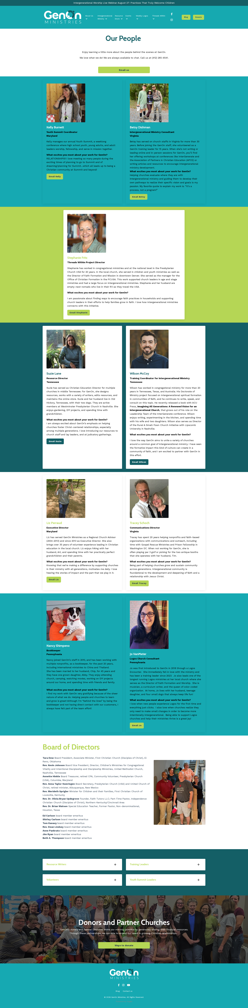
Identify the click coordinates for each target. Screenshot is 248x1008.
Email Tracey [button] (139, 583)
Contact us (127, 991)
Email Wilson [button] (139, 462)
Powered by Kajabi (124, 1001)
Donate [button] (198, 17)
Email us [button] (124, 70)
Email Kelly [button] (55, 176)
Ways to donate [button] (124, 945)
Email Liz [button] (54, 579)
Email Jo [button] (136, 725)
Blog (118, 991)
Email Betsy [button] (138, 197)
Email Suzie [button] (55, 441)
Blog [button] (186, 17)
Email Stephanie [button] (78, 312)
